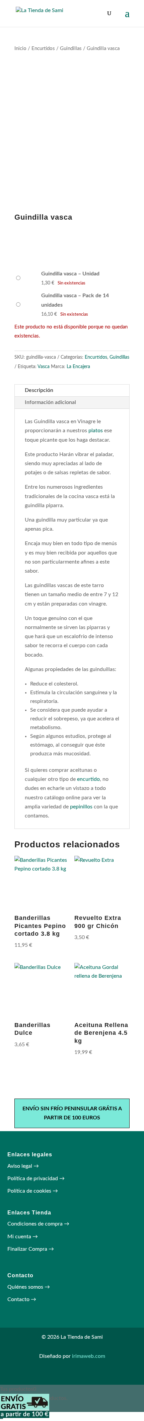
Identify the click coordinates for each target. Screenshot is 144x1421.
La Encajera (78, 366)
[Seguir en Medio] (78, 1376)
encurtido (88, 779)
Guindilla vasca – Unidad (70, 273)
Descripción (39, 390)
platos (95, 430)
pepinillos (81, 806)
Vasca (44, 366)
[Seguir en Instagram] (65, 1376)
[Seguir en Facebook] (92, 1376)
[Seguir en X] (52, 1376)
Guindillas (71, 48)
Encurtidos (43, 48)
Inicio (20, 48)
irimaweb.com (88, 1356)
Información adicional (50, 402)
